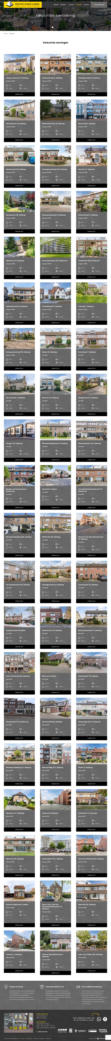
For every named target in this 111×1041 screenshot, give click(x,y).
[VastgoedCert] (80, 1031)
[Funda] (103, 1031)
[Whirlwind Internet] (102, 1038)
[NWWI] (92, 1031)
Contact (86, 4)
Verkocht (12, 33)
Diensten (63, 4)
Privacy (22, 1038)
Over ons (71, 4)
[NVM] (70, 1031)
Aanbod (55, 4)
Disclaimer (29, 1038)
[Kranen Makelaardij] (23, 4)
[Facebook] (105, 1019)
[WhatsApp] (99, 1019)
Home (5, 33)
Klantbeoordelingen (39, 1038)
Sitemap (48, 1038)
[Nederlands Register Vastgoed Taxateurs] (62, 1031)
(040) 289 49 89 (99, 5)
